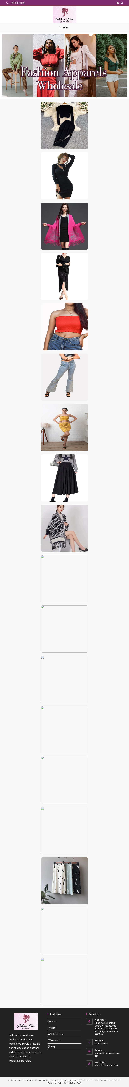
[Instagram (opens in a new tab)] (121, 3)
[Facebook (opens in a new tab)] (118, 3)
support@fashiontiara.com (107, 1054)
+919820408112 (17, 3)
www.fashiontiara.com (106, 1065)
